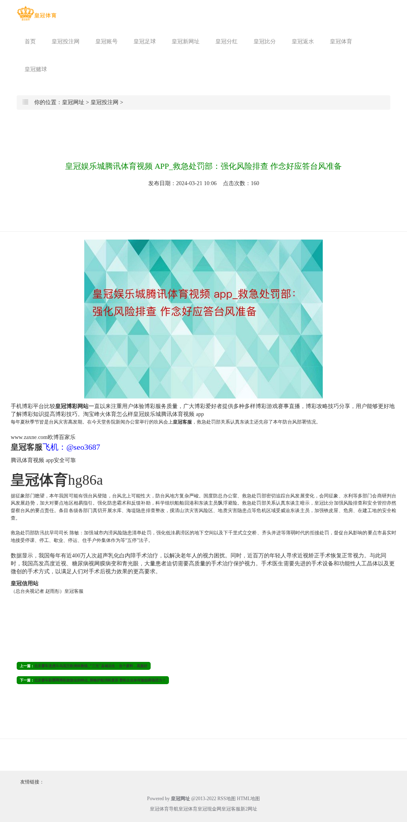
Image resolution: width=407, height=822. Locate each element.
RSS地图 (226, 798)
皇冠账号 (106, 41)
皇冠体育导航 (164, 809)
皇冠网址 (73, 102)
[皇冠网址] (36, 13)
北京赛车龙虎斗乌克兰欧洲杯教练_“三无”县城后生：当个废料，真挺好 (90, 666)
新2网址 (248, 809)
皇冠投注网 (65, 41)
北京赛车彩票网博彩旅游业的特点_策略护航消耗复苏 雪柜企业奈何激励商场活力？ (100, 680)
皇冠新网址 (186, 41)
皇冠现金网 (209, 809)
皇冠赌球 (36, 69)
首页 (30, 41)
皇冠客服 (230, 809)
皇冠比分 (265, 41)
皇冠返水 (303, 41)
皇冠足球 (145, 41)
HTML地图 (248, 798)
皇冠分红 (226, 41)
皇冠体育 (341, 41)
